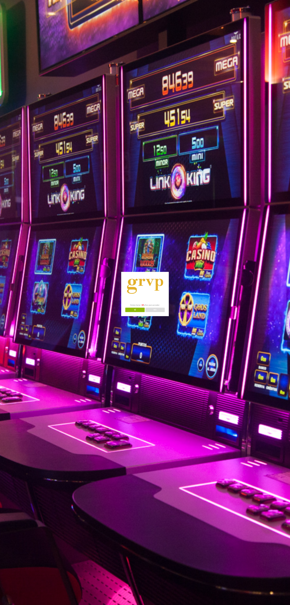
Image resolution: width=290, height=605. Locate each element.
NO (155, 310)
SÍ (135, 310)
